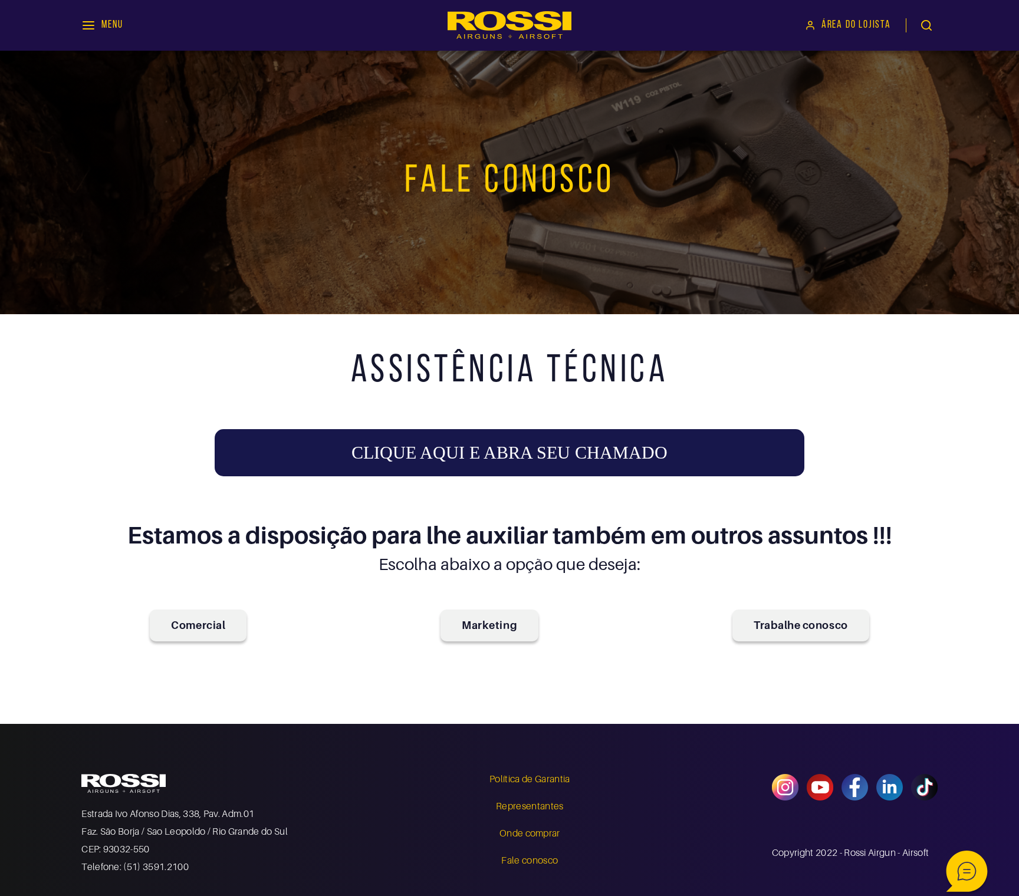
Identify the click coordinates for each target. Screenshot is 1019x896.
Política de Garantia (529, 779)
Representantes (529, 806)
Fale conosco (529, 860)
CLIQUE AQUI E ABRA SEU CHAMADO (509, 452)
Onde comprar (529, 833)
